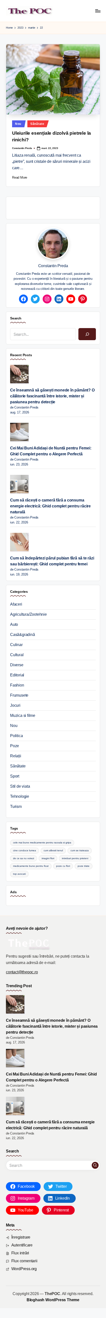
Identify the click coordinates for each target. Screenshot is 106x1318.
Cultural (16, 655)
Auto (14, 624)
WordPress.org (24, 1269)
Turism (16, 806)
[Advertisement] (58, 207)
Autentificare (22, 1245)
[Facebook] (23, 299)
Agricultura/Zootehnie (28, 614)
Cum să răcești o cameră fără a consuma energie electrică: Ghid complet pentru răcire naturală (50, 506)
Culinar (16, 645)
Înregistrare (21, 1237)
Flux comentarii (24, 1261)
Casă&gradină (22, 634)
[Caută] (87, 334)
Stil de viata (20, 786)
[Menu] (97, 10)
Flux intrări (20, 1253)
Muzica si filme (22, 715)
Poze (14, 746)
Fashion (17, 685)
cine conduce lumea (24, 850)
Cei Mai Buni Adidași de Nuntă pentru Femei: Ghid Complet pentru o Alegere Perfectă (50, 451)
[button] (95, 1165)
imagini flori (48, 858)
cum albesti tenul (53, 850)
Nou (18, 124)
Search (15, 318)
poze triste (83, 866)
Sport (14, 776)
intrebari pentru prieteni (75, 858)
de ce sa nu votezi (23, 858)
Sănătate (37, 124)
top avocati (19, 873)
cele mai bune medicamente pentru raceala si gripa (42, 842)
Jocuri (15, 705)
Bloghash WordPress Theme (53, 1300)
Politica (16, 736)
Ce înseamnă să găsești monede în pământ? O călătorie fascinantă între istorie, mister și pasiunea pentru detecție (52, 396)
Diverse (16, 665)
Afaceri (16, 604)
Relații (15, 756)
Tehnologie (19, 796)
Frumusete (19, 695)
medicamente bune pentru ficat (31, 866)
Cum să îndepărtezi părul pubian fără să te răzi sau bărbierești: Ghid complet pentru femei (52, 561)
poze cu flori (63, 866)
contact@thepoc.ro (22, 972)
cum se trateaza (80, 850)
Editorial (17, 675)
